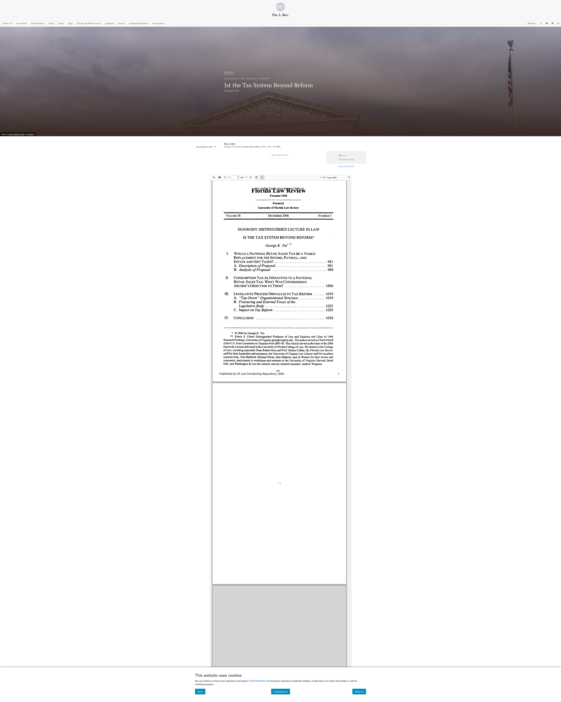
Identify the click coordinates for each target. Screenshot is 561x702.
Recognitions (158, 23)
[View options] (213, 177)
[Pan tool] (256, 177)
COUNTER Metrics (257, 680)
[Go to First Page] (225, 177)
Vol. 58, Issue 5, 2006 (234, 79)
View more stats (346, 166)
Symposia (109, 23)
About (51, 23)
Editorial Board (37, 23)
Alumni (121, 23)
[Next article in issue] (215, 146)
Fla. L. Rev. (230, 143)
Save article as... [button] (280, 155)
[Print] (219, 177)
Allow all (360, 691)
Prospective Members (138, 23)
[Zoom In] (324, 177)
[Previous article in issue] (193, 146)
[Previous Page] (229, 177)
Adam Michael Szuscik (16, 134)
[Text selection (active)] (262, 177)
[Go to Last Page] (250, 177)
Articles (5, 23)
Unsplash (30, 134)
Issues (61, 23)
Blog (70, 23)
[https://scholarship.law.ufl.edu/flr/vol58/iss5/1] (249, 576)
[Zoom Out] (321, 177)
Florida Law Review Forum (89, 23)
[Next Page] (246, 177)
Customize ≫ (281, 691)
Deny (201, 691)
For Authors (21, 23)
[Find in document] (349, 177)
